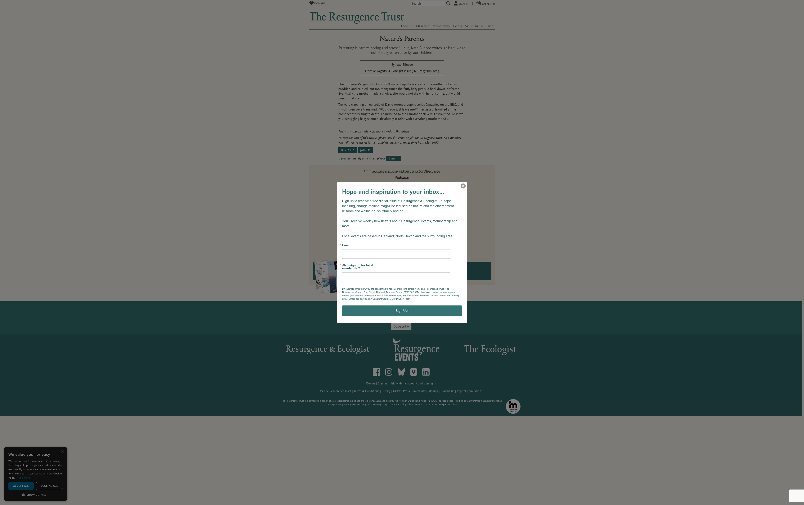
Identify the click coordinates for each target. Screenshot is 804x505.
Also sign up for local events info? (357, 267)
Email (346, 245)
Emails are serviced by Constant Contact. (370, 298)
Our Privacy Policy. (401, 298)
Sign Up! (402, 310)
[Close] (463, 185)
